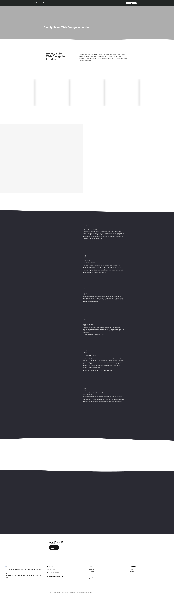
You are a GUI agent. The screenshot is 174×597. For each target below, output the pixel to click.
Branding (91, 576)
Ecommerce (91, 571)
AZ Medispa (95, 229)
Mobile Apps (91, 578)
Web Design (91, 569)
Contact (132, 571)
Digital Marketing (92, 575)
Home (131, 569)
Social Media (92, 573)
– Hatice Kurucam (88, 229)
